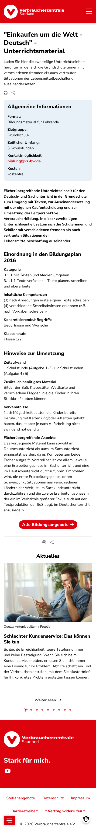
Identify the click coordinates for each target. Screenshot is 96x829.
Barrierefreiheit (24, 811)
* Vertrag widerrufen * (65, 811)
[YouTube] (7, 771)
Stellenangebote (20, 798)
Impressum (80, 798)
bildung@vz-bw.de (24, 161)
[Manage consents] (86, 819)
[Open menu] (9, 820)
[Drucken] (5, 93)
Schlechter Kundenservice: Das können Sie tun (47, 639)
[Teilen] (13, 93)
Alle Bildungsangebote (45, 524)
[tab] (26, 710)
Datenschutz (53, 798)
